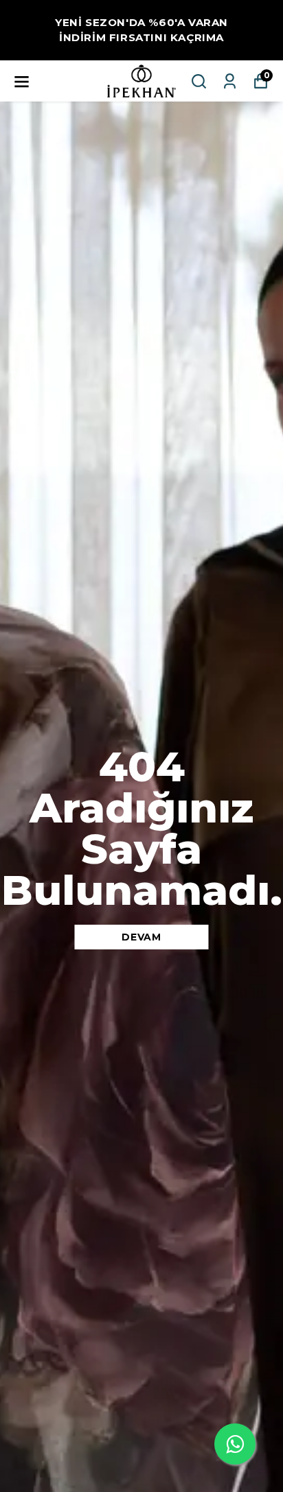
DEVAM (141, 937)
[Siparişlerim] (229, 81)
